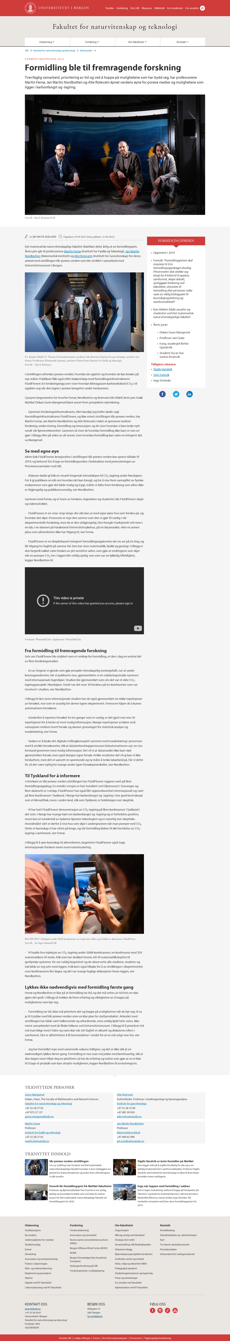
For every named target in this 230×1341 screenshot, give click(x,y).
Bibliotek (159, 8)
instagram (161, 1311)
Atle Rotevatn (83, 256)
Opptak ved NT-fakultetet (38, 1282)
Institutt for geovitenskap (131, 1103)
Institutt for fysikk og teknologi (42, 1132)
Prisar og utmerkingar (126, 1277)
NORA (73, 1252)
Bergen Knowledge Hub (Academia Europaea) (88, 1259)
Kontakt (181, 42)
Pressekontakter (168, 1249)
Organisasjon (122, 1230)
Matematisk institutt (128, 1132)
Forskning (122, 8)
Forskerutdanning (79, 1230)
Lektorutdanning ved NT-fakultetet (43, 1287)
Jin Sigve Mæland (44, 237)
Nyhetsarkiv (86, 50)
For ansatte (192, 8)
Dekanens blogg (123, 1249)
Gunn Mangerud (34, 1094)
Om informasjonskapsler (114, 1338)
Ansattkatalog (167, 1230)
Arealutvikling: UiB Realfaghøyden (133, 1244)
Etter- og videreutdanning (38, 1268)
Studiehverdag (32, 1244)
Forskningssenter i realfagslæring (87, 1270)
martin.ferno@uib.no (37, 1141)
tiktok (168, 1311)
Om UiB (134, 8)
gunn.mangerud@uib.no (39, 1116)
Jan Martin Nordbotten (130, 1123)
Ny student (30, 1235)
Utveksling (30, 1254)
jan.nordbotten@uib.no (130, 1141)
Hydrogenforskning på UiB (84, 1265)
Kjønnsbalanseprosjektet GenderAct (133, 1254)
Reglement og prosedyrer (38, 1273)
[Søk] (202, 8)
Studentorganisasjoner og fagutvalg (134, 1273)
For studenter (175, 8)
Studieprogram (33, 1230)
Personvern (136, 1338)
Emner (28, 1249)
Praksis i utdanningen (36, 1263)
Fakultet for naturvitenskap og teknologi (115, 26)
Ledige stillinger (82, 1338)
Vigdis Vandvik (162, 369)
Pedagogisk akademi (126, 1268)
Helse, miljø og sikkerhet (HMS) (131, 1263)
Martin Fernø (72, 251)
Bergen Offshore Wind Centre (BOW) (89, 1248)
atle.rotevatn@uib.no (129, 1116)
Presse (96, 1338)
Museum (147, 8)
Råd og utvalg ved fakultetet (130, 1235)
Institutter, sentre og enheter (129, 1258)
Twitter (176, 394)
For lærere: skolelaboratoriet (174, 1244)
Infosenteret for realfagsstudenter (177, 1254)
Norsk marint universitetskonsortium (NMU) (89, 1241)
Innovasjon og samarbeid (83, 1235)
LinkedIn (189, 394)
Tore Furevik (161, 375)
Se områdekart (94, 1316)
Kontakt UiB (65, 1338)
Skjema (29, 1277)
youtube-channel (176, 1311)
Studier (109, 8)
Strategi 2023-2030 (124, 1239)
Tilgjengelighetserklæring (157, 1338)
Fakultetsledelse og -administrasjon (178, 1235)
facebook (153, 1311)
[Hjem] (31, 8)
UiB (26, 50)
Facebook (162, 394)
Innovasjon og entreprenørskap (41, 1258)
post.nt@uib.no (33, 1308)
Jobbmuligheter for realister (39, 1239)
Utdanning (45, 42)
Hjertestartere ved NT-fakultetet (131, 1287)
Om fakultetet (136, 42)
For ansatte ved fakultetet (128, 1282)
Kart (162, 1239)
